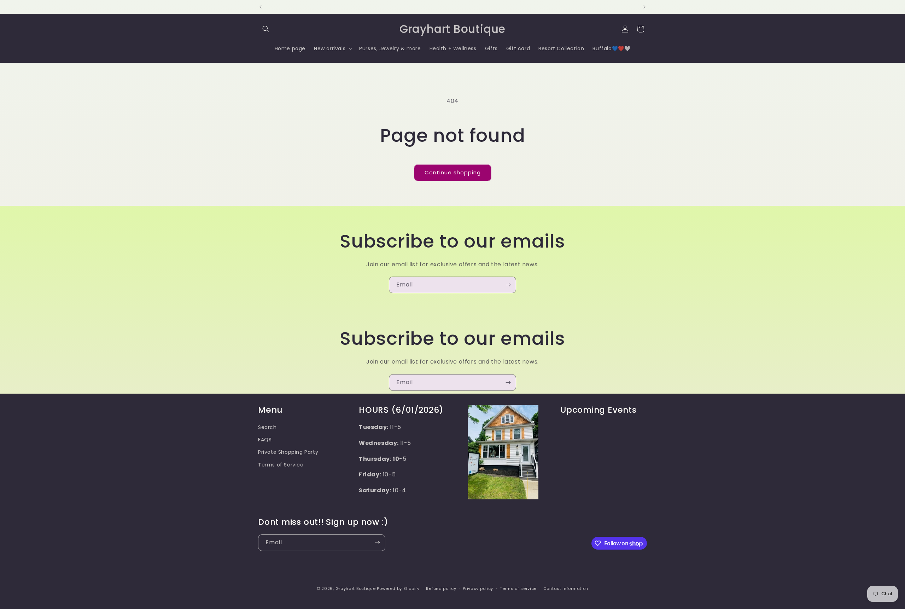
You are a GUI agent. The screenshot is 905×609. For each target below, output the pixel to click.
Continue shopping (453, 172)
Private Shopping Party (288, 452)
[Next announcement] (644, 6)
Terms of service (518, 588)
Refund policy (441, 588)
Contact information (565, 588)
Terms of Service (281, 464)
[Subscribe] (508, 285)
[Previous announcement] (260, 6)
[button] (266, 29)
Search (267, 427)
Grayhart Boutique (355, 588)
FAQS (265, 439)
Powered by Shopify (398, 588)
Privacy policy (478, 588)
